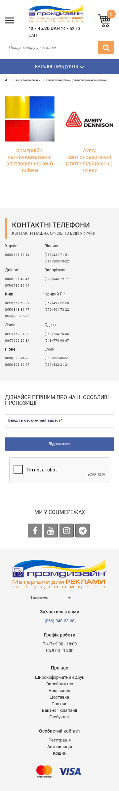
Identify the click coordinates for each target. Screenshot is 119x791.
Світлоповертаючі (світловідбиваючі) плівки (76, 80)
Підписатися (59, 444)
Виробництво (59, 683)
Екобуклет (59, 716)
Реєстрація (60, 740)
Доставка (59, 697)
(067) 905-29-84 (17, 340)
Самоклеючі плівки (27, 80)
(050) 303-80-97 (17, 364)
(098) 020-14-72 (17, 358)
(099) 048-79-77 (57, 279)
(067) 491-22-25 (57, 303)
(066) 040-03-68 (59, 620)
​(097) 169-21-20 (17, 334)
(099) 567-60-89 (17, 303)
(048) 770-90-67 (57, 340)
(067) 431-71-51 (57, 255)
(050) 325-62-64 (17, 255)
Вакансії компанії (59, 710)
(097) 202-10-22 (57, 261)
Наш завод (59, 690)
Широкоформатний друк (59, 677)
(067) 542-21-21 (57, 364)
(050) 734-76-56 (57, 334)
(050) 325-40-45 (17, 279)
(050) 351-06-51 (57, 358)
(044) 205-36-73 (17, 316)
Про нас (59, 703)
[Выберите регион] (69, 598)
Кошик (59, 753)
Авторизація (59, 746)
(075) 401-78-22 (57, 309)
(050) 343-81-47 (17, 309)
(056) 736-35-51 (17, 285)
